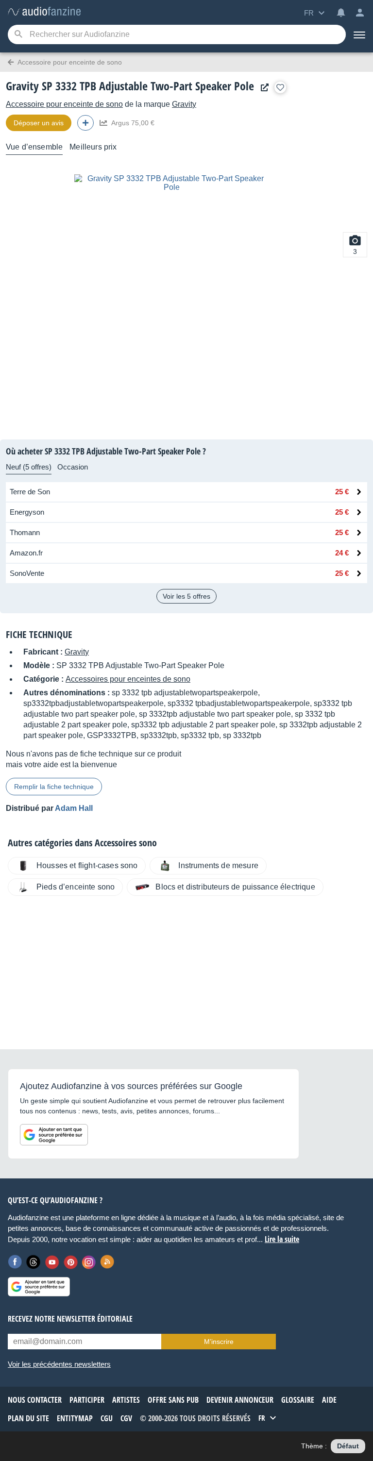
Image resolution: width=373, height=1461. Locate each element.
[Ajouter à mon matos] (280, 87)
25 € (342, 491)
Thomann (25, 532)
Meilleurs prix (93, 147)
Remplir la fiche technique (54, 786)
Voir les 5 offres (186, 596)
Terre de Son (30, 491)
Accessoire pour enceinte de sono (64, 104)
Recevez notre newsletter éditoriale (70, 1318)
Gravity (184, 104)
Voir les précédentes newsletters (59, 1364)
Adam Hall (74, 808)
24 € (342, 553)
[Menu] (359, 34)
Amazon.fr (26, 553)
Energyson (27, 512)
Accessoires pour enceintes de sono (128, 679)
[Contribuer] (85, 123)
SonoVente (27, 573)
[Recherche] (18, 34)
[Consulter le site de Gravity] (262, 88)
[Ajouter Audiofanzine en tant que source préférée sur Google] (54, 1134)
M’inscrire (219, 1341)
